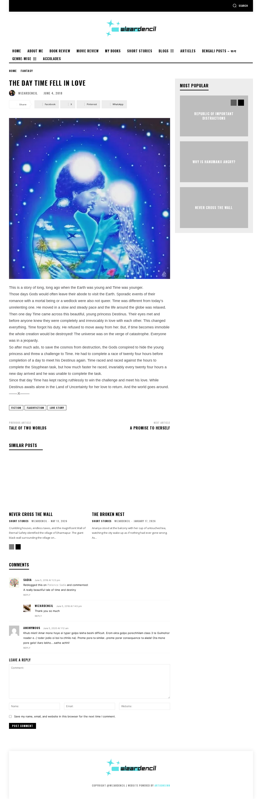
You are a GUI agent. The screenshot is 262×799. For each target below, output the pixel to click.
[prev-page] (11, 547)
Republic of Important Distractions (214, 115)
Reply (26, 594)
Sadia (27, 580)
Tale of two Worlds (27, 427)
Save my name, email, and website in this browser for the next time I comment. (65, 716)
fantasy (27, 71)
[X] (36, 5)
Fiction (16, 407)
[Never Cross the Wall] (48, 482)
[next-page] (18, 547)
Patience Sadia (56, 585)
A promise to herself (150, 427)
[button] (240, 5)
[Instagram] (26, 5)
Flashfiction (35, 407)
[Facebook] (17, 5)
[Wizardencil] (13, 93)
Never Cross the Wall (31, 514)
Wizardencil (28, 93)
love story (57, 407)
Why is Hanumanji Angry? (214, 161)
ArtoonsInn (162, 785)
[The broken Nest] (131, 482)
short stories (19, 521)
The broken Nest (108, 514)
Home (13, 71)
